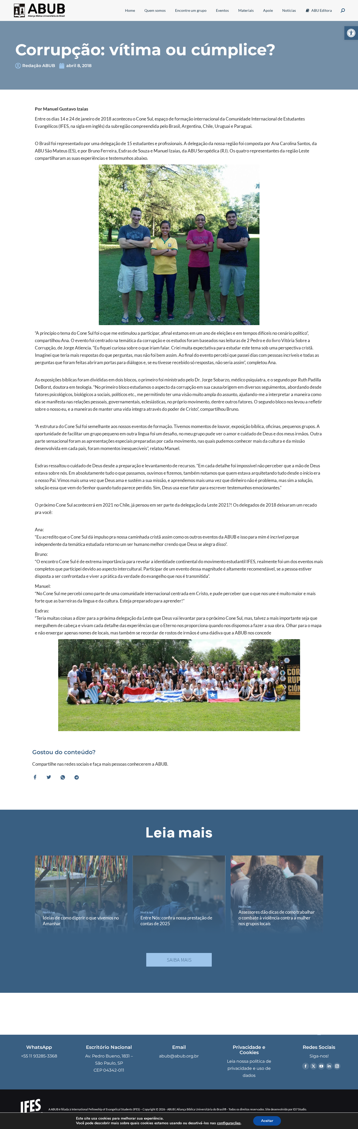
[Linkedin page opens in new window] (329, 1066)
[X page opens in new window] (313, 1066)
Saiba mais (179, 959)
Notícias (49, 912)
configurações (229, 1123)
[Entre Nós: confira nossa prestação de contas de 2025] (179, 895)
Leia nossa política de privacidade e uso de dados (249, 1068)
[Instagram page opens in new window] (337, 1066)
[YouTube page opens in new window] (321, 1066)
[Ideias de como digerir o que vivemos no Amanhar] (81, 895)
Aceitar (267, 1120)
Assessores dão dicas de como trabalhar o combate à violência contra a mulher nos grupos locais (276, 917)
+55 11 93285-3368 (39, 1056)
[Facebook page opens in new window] (305, 1066)
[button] (351, 33)
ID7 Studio (299, 1109)
